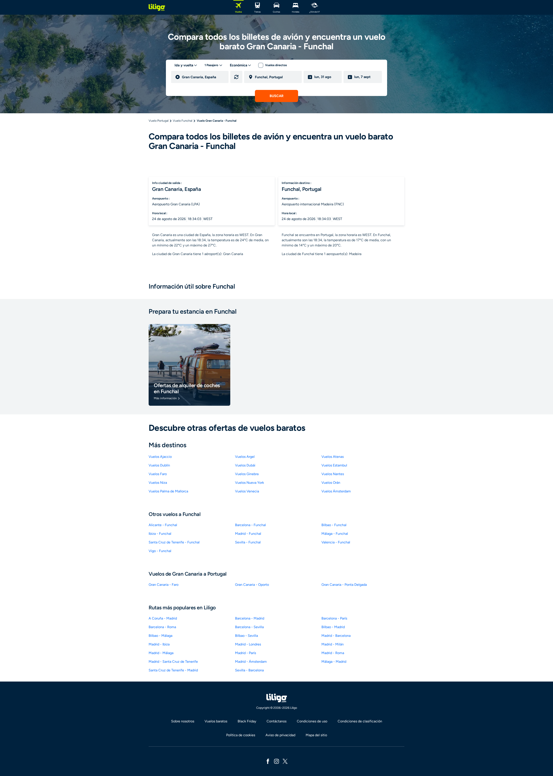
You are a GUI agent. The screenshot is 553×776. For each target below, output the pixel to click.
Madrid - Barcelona (336, 636)
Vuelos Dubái (245, 465)
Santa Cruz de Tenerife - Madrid (173, 670)
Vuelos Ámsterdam (336, 491)
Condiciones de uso (312, 721)
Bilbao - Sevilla (246, 636)
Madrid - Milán (332, 644)
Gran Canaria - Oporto (252, 585)
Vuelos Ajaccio (160, 457)
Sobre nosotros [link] (182, 721)
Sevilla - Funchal (248, 542)
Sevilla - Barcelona (249, 670)
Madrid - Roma (332, 653)
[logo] (157, 7)
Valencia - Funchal (335, 542)
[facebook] (268, 761)
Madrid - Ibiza (159, 644)
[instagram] (276, 761)
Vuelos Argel (245, 457)
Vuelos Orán (330, 483)
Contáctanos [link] (276, 721)
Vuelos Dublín (159, 465)
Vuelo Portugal (158, 121)
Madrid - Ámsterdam (251, 661)
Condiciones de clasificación (360, 721)
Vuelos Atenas (332, 457)
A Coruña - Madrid (163, 618)
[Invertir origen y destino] (236, 77)
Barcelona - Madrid (249, 618)
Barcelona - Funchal (250, 525)
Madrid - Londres (248, 644)
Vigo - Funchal (160, 551)
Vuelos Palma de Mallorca (168, 491)
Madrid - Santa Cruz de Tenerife (173, 661)
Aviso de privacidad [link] (280, 735)
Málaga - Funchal (334, 534)
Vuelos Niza (158, 483)
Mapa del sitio (316, 735)
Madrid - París (245, 653)
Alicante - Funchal (163, 525)
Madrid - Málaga (161, 653)
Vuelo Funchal (182, 121)
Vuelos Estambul (334, 465)
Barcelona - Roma (162, 627)
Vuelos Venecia (247, 491)
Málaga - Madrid (333, 661)
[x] (285, 761)
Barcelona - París (334, 618)
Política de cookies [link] (240, 735)
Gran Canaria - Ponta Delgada (344, 585)
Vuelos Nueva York (249, 483)
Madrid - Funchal (248, 534)
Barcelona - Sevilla (249, 627)
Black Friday (247, 721)
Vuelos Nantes (332, 474)
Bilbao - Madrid (333, 627)
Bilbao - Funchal (333, 525)
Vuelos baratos (216, 721)
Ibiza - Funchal (160, 534)
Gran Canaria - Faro (163, 585)
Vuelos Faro (158, 474)
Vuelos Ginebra (247, 474)
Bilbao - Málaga (160, 636)
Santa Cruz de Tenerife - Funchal (174, 542)
